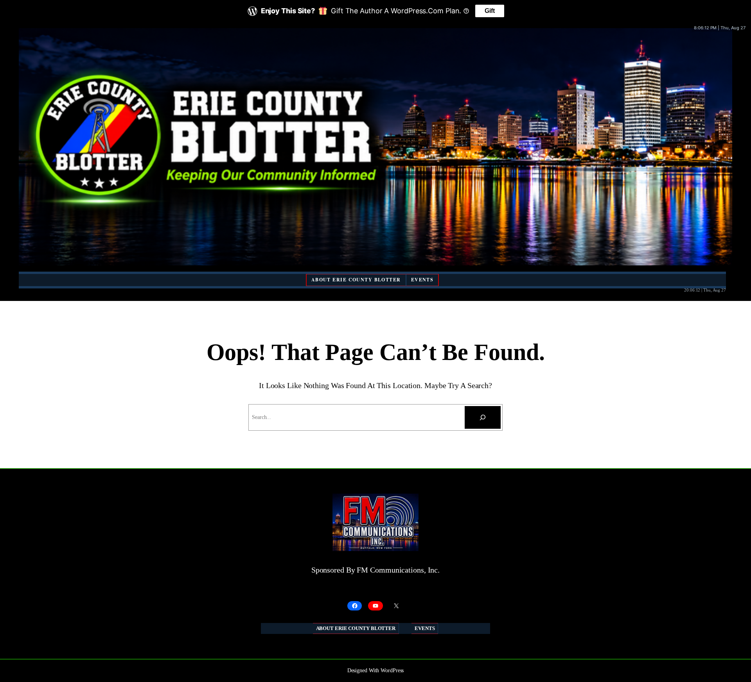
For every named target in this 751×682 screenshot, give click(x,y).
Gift (490, 10)
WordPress (392, 670)
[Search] (483, 417)
